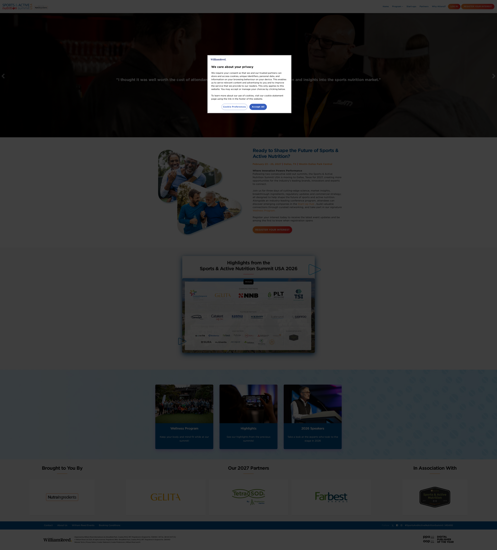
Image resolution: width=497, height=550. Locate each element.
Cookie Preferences (234, 107)
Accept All (258, 107)
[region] (249, 84)
